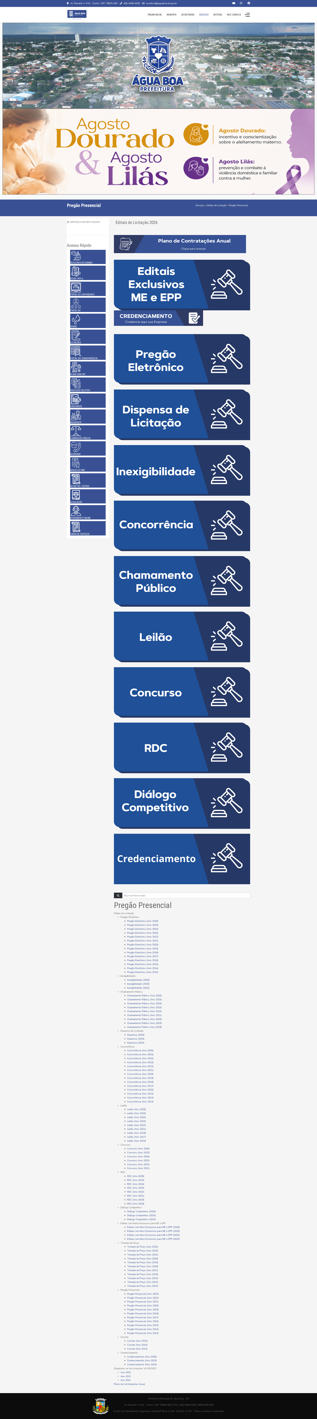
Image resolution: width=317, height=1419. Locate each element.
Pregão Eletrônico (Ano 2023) (142, 933)
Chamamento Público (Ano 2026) (144, 995)
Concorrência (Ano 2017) (140, 1086)
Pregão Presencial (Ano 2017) (142, 1317)
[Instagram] (241, 3)
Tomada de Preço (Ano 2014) (142, 1282)
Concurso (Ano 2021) (138, 1168)
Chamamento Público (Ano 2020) (144, 1019)
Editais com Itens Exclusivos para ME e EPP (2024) (153, 1235)
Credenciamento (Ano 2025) (142, 1360)
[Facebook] (248, 3)
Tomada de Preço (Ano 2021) (142, 1254)
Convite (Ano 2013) (137, 1348)
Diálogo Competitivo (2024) (141, 1219)
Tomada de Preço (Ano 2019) (142, 1262)
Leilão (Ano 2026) (136, 1109)
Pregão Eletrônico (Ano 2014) (142, 968)
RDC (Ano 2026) (135, 1176)
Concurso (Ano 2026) (138, 1148)
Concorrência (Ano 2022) (140, 1066)
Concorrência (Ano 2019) (140, 1078)
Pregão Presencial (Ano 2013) (142, 1333)
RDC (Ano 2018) (135, 1203)
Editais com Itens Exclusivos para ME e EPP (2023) (153, 1239)
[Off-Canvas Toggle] (247, 14)
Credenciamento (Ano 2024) (142, 1364)
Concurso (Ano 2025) (138, 1152)
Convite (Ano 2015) (137, 1340)
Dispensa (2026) (135, 1034)
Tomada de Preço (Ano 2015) (142, 1278)
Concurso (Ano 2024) (138, 1156)
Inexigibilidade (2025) (138, 983)
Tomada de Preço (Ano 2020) (142, 1258)
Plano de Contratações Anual (129, 1384)
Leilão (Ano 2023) (136, 1121)
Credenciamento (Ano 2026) (142, 1356)
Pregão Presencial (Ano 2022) (142, 1297)
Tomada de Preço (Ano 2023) (142, 1246)
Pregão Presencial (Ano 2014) (142, 1329)
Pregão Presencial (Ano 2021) (142, 1301)
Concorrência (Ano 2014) (140, 1097)
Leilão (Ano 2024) (136, 1117)
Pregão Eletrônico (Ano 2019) (142, 948)
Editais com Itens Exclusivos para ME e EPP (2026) (153, 1227)
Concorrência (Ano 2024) (140, 1058)
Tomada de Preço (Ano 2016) (142, 1274)
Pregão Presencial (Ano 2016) (142, 1321)
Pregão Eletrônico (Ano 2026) (142, 921)
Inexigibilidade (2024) (138, 987)
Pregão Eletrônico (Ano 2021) (142, 940)
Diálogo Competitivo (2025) (141, 1215)
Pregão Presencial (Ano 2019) (142, 1309)
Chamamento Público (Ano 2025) (144, 999)
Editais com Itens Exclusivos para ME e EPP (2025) (153, 1231)
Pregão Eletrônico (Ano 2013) (142, 972)
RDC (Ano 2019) (135, 1199)
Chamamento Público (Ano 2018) (144, 1027)
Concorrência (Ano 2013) (140, 1101)
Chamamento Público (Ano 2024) (144, 1003)
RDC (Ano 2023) (135, 1187)
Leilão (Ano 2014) (136, 1140)
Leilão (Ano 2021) (136, 1129)
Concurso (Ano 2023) (138, 1160)
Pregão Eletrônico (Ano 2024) (142, 929)
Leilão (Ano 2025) (136, 1113)
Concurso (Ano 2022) (138, 1164)
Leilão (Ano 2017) (136, 1136)
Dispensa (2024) (135, 1042)
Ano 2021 (126, 1380)
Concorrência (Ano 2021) (140, 1070)
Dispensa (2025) (135, 1038)
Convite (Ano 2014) (137, 1344)
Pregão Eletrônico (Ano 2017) (142, 956)
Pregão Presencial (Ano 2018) (142, 1313)
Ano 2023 (126, 1372)
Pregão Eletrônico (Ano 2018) (142, 952)
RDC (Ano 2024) (135, 1184)
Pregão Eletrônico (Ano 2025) (142, 925)
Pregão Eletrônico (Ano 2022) (142, 936)
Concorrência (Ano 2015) (140, 1093)
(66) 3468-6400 (131, 3)
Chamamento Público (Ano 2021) (144, 1015)
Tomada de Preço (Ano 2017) (142, 1270)
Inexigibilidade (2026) (138, 980)
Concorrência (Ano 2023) (140, 1062)
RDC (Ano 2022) (135, 1191)
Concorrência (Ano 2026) (140, 1050)
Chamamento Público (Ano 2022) (144, 1011)
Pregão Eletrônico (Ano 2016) (142, 960)
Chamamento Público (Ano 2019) (144, 1023)
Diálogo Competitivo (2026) (141, 1211)
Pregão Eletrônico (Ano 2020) (142, 944)
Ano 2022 (126, 1376)
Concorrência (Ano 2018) (140, 1082)
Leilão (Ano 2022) (136, 1125)
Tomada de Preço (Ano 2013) (142, 1286)
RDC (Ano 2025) (135, 1180)
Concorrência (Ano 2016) (140, 1089)
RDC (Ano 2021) (135, 1195)
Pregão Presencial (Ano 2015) (142, 1325)
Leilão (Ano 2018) (136, 1133)
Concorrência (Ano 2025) (140, 1054)
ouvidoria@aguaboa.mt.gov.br (161, 3)
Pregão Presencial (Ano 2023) (142, 1293)
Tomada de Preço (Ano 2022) (142, 1250)
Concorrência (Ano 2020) (140, 1074)
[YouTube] (233, 3)
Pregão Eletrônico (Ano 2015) (142, 964)
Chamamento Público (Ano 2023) (144, 1007)
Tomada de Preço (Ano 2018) (142, 1266)
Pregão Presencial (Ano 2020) (142, 1305)
